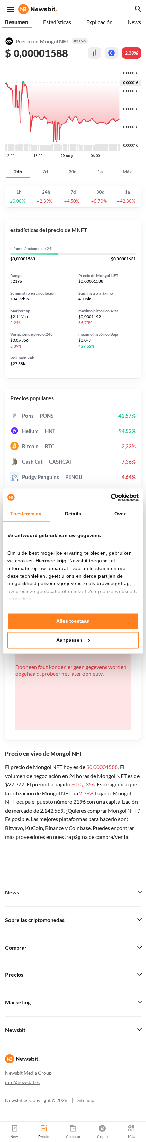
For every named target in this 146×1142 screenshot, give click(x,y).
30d (73, 171)
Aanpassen (69, 640)
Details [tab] (73, 514)
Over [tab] (119, 514)
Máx (127, 171)
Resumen (16, 22)
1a (100, 171)
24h (18, 171)
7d (45, 171)
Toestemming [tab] (26, 514)
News (134, 22)
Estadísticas (57, 22)
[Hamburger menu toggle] (10, 9)
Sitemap (85, 1100)
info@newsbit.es (22, 1082)
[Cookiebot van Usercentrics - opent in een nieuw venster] (109, 497)
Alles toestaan (73, 621)
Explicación (99, 22)
